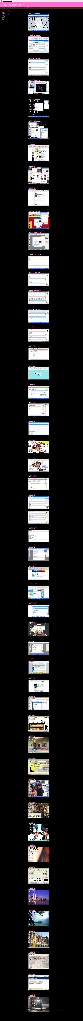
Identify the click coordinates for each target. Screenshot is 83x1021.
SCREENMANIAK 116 (34, 80)
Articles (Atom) (36, 1018)
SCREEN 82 (31, 528)
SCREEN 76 (31, 641)
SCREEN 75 (31, 660)
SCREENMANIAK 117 (34, 58)
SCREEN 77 (31, 622)
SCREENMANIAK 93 (34, 328)
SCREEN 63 (31, 889)
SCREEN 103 (32, 144)
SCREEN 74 (31, 678)
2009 (3, 12)
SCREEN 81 (31, 547)
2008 (3, 17)
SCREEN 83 (31, 495)
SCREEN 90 (31, 366)
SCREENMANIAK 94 (34, 309)
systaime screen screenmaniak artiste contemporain (39, 362)
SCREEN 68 (31, 779)
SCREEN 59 (31, 974)
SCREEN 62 (31, 910)
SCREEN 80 (31, 566)
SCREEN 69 (31, 758)
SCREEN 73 (31, 696)
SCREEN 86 (31, 440)
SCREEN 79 (31, 585)
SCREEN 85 (31, 458)
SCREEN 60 (31, 953)
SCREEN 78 (31, 603)
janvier (4, 16)
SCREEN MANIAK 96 (34, 272)
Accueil (51, 1015)
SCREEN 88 (31, 402)
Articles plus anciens (78, 1015)
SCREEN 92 (31, 346)
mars (4, 15)
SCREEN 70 (31, 736)
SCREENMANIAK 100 (34, 211)
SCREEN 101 (32, 189)
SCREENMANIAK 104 (34, 121)
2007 (3, 18)
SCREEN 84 (31, 476)
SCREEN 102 (32, 166)
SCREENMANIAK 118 (34, 36)
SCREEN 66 (31, 823)
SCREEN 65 (31, 846)
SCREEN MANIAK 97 (34, 255)
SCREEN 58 (31, 996)
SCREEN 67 (31, 802)
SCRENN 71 (32, 715)
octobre (4, 13)
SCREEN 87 (31, 421)
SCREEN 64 (31, 867)
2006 (3, 19)
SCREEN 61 (31, 931)
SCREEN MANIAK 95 (34, 290)
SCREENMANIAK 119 (34, 13)
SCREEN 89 (31, 385)
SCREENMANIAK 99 (34, 232)
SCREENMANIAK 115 (34, 99)
